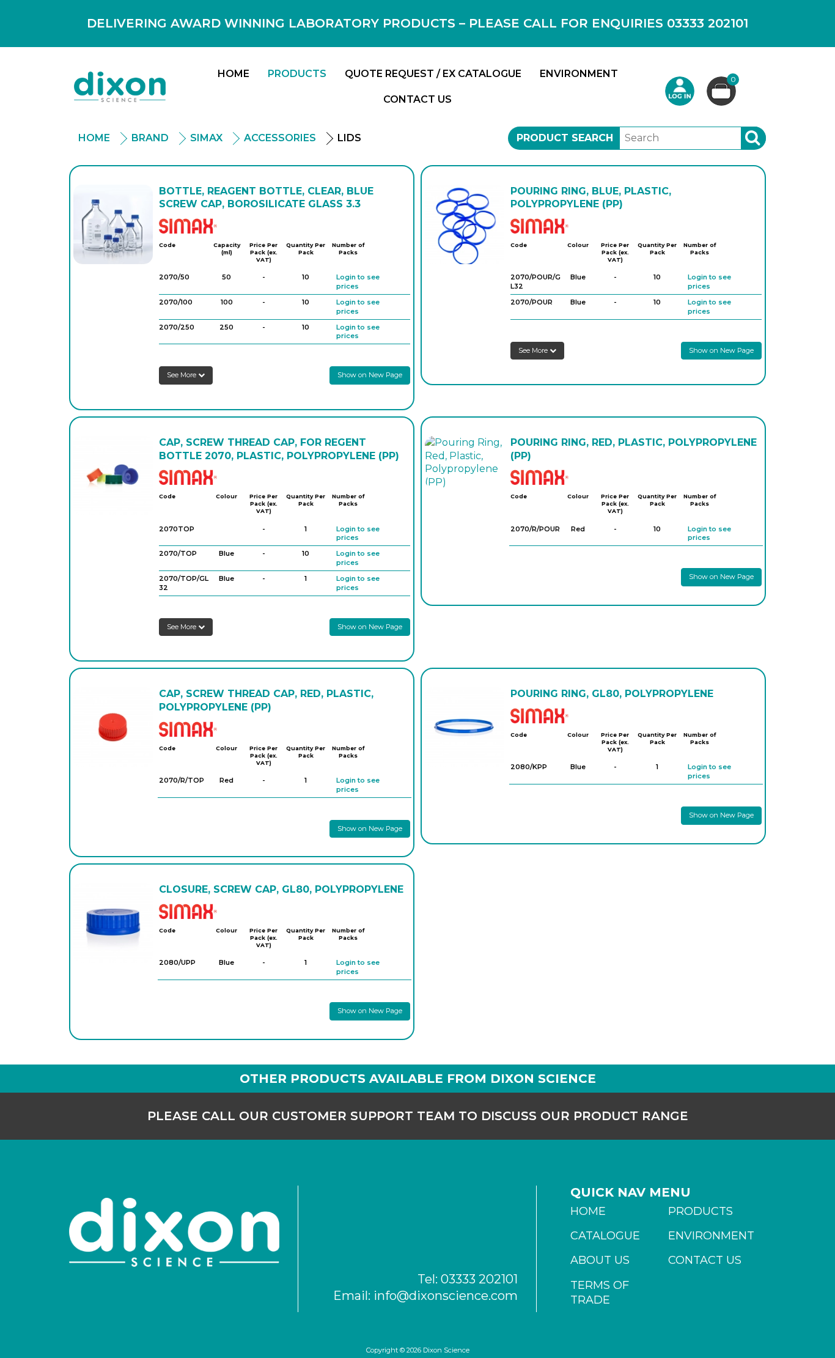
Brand (150, 138)
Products (297, 73)
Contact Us (417, 99)
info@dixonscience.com (445, 1295)
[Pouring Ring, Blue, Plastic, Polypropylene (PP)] (464, 224)
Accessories (280, 138)
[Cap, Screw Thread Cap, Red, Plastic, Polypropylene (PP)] (113, 727)
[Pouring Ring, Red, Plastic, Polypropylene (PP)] (464, 462)
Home (233, 73)
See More (182, 375)
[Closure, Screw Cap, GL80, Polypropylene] (113, 922)
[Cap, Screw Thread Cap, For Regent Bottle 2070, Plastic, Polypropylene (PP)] (113, 475)
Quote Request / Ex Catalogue (433, 73)
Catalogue (605, 1235)
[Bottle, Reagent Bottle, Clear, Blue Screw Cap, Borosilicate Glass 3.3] (113, 224)
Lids (349, 138)
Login (679, 91)
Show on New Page (369, 375)
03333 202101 (479, 1279)
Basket (733, 80)
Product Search (565, 138)
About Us (600, 1260)
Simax (206, 138)
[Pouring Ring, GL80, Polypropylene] (464, 727)
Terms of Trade (599, 1293)
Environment (579, 73)
